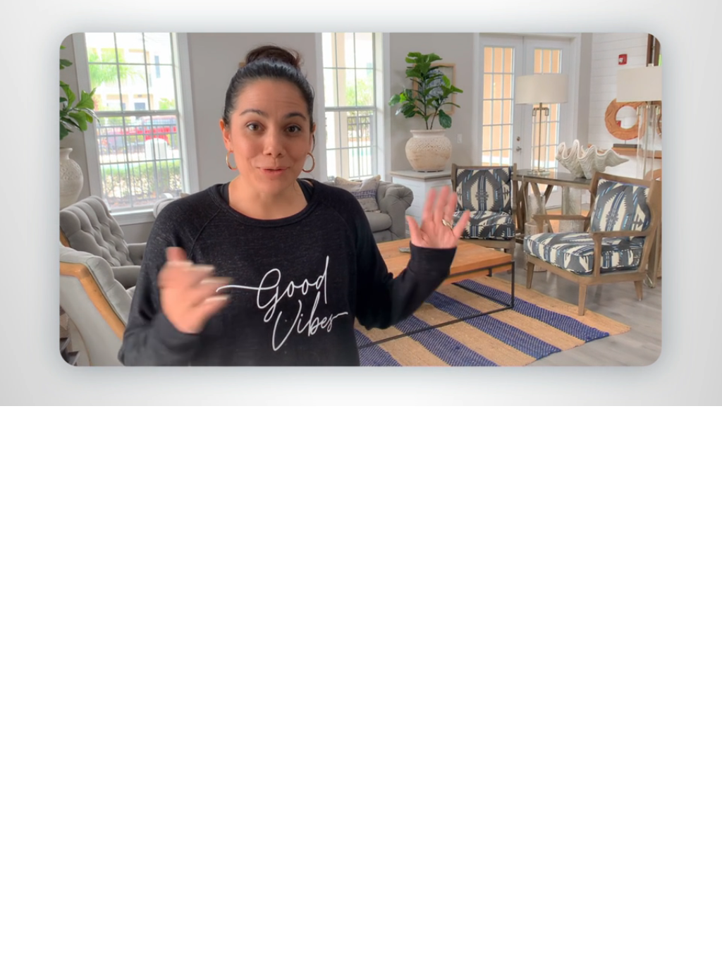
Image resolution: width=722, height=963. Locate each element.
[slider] (389, 392)
